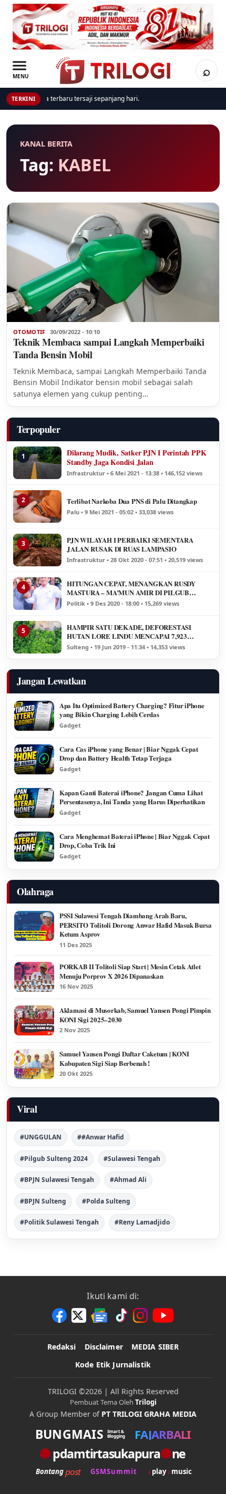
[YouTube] (163, 1315)
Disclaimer (104, 1347)
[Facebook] (59, 1315)
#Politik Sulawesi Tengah (59, 1222)
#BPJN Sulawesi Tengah (57, 1179)
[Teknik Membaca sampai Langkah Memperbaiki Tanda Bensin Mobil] (113, 262)
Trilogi (146, 1402)
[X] (78, 1315)
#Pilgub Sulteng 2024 (54, 1158)
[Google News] (100, 1315)
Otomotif (29, 332)
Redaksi (61, 1347)
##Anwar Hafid (100, 1137)
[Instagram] (140, 1315)
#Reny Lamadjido (142, 1222)
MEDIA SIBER (155, 1347)
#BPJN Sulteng (43, 1201)
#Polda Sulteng (106, 1201)
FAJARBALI (163, 1434)
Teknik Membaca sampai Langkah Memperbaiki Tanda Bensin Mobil (108, 348)
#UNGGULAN (40, 1137)
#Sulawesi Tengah (132, 1158)
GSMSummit (113, 1471)
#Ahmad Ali (128, 1179)
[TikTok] (121, 1315)
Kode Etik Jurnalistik (113, 1365)
